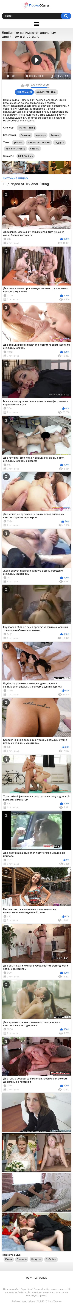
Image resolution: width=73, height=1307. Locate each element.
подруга (59, 142)
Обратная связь (36, 1277)
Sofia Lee (51, 1259)
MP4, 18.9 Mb (25, 156)
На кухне (36, 1259)
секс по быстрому (15, 148)
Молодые (40, 135)
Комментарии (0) (46, 92)
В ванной (22, 1259)
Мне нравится (22, 85)
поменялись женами (39, 142)
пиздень (34, 148)
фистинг (18, 142)
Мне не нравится (27, 85)
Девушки (26, 135)
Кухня (8, 1259)
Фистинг (55, 135)
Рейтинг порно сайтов (23, 1301)
